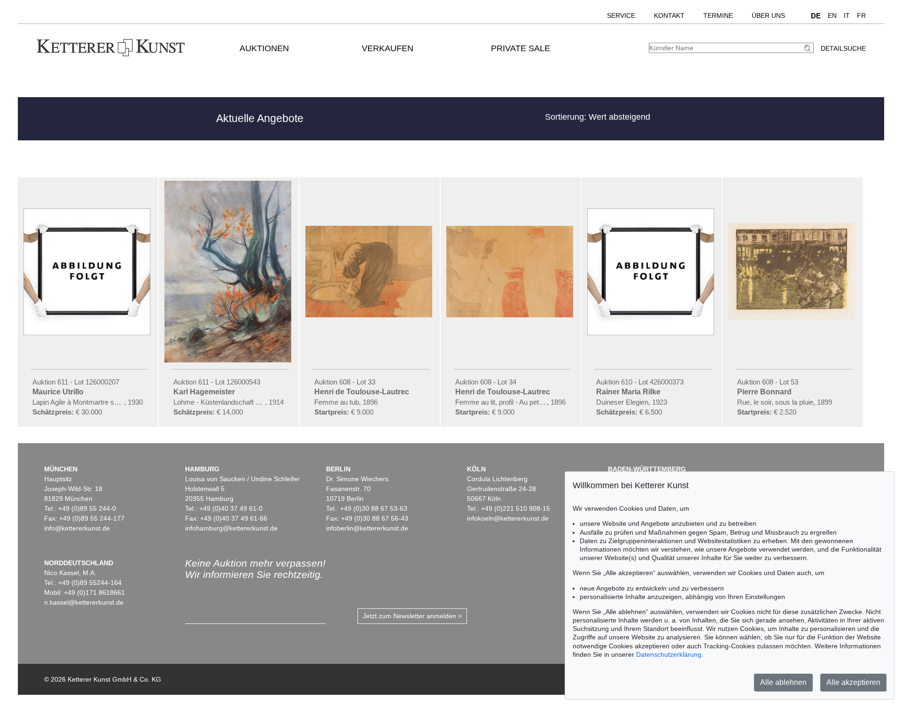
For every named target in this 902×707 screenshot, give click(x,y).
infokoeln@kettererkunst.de (508, 518)
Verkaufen (387, 48)
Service (621, 15)
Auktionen (264, 48)
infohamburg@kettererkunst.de (231, 528)
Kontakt (669, 15)
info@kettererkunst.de (77, 528)
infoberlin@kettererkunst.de (367, 528)
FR (861, 15)
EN (832, 15)
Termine (718, 15)
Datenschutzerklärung (668, 654)
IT (847, 15)
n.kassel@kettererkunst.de (84, 602)
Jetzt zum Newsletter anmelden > (412, 616)
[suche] (808, 48)
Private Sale (520, 48)
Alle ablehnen (783, 682)
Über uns (768, 15)
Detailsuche (843, 48)
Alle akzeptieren (853, 682)
